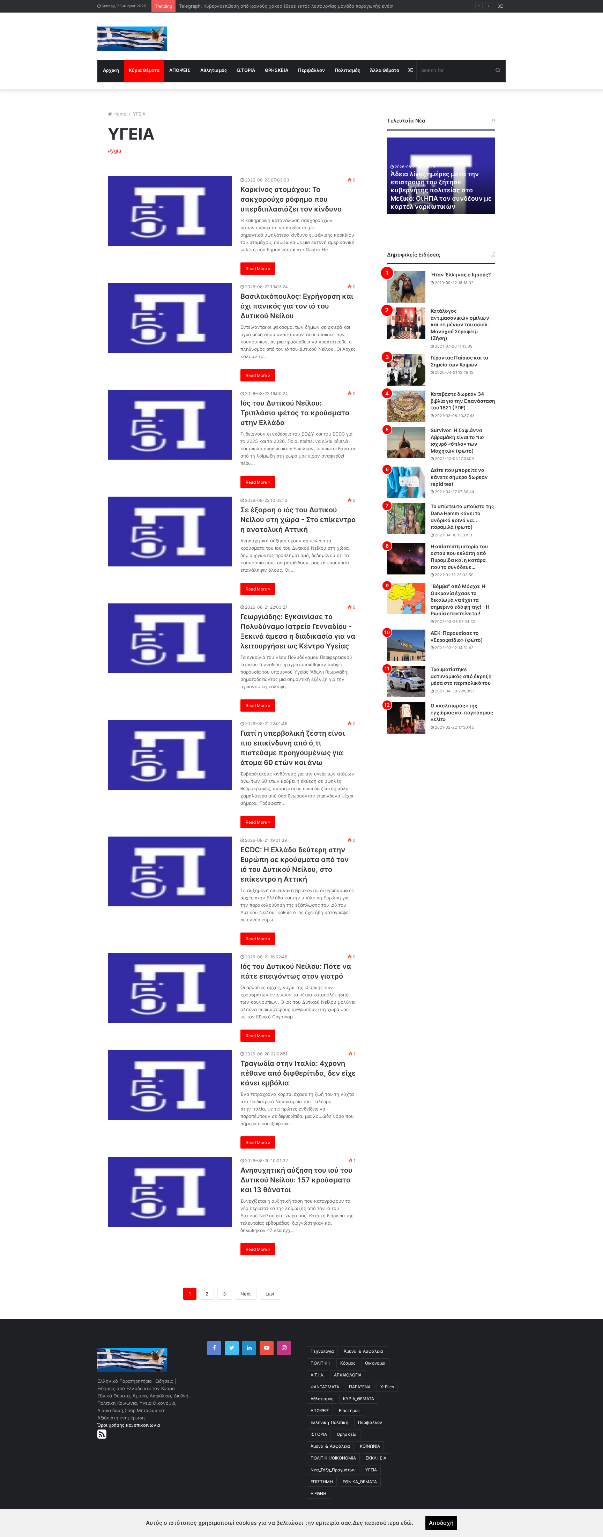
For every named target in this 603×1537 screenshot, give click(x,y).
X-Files (387, 1386)
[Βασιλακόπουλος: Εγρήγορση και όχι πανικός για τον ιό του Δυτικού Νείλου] (170, 318)
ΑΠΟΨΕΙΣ (180, 70)
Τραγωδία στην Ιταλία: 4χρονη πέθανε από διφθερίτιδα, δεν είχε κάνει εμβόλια (298, 1073)
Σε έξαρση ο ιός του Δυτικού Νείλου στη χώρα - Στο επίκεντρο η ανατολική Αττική (298, 520)
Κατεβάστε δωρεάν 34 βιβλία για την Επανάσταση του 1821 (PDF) (463, 400)
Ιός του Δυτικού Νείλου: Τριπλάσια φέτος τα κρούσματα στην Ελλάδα (295, 413)
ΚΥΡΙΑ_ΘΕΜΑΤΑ (358, 1398)
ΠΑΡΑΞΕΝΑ (360, 1386)
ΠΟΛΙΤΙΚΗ (320, 1363)
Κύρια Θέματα (144, 70)
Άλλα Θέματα (384, 70)
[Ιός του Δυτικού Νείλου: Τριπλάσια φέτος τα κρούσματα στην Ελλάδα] (170, 425)
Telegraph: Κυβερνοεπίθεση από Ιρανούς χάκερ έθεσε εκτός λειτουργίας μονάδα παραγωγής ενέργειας (291, 6)
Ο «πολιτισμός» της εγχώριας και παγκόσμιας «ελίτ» (462, 712)
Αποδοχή (441, 1522)
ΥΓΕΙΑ (371, 1469)
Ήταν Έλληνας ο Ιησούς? (461, 274)
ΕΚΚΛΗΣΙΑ (376, 1458)
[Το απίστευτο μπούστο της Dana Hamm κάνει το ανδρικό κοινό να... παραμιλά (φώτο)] (406, 518)
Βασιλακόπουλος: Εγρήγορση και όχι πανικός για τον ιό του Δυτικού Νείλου (296, 306)
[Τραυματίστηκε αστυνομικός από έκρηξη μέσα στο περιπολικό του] (406, 681)
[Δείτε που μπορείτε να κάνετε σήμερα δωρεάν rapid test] (406, 482)
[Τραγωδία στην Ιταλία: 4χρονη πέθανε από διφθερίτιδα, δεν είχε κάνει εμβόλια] (170, 1085)
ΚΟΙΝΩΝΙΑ (370, 1446)
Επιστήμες (349, 1410)
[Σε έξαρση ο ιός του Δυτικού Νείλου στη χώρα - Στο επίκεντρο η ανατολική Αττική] (170, 531)
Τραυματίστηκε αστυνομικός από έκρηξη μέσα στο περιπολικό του (461, 676)
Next (245, 1294)
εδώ (406, 1522)
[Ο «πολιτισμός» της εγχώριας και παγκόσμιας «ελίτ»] (406, 718)
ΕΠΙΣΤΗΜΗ (322, 1481)
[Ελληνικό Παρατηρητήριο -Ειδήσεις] (132, 39)
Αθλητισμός (213, 70)
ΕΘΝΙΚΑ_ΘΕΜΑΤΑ (360, 1481)
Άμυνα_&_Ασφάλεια (363, 1351)
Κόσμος (347, 1363)
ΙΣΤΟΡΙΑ (246, 70)
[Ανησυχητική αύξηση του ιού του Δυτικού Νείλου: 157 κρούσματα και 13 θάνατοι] (170, 1192)
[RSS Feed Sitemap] (101, 1434)
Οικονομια (375, 1363)
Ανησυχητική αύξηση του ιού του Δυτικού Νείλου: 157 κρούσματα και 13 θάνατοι (296, 1180)
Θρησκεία (347, 1434)
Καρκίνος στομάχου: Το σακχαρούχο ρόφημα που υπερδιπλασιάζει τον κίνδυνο (291, 199)
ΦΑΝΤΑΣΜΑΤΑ (325, 1386)
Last (270, 1294)
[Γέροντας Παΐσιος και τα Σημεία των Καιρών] (406, 370)
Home (120, 114)
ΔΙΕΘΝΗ (318, 1493)
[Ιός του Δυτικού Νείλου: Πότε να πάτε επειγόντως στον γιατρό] (170, 988)
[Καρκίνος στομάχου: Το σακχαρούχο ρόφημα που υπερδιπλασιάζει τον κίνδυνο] (170, 211)
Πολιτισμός (347, 70)
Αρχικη (111, 70)
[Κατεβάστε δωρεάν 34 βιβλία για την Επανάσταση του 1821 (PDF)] (406, 406)
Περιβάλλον (311, 70)
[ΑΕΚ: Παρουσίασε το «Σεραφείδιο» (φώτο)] (406, 645)
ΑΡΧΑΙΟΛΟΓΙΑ (348, 1375)
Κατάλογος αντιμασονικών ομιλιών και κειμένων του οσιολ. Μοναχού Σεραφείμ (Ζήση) (460, 324)
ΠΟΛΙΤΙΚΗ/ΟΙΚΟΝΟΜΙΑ (333, 1458)
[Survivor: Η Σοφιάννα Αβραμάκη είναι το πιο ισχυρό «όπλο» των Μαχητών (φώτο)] (406, 442)
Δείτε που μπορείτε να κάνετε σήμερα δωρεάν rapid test (459, 477)
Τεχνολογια (322, 1351)
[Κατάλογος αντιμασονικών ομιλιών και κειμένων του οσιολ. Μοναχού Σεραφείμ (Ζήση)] (406, 323)
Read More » (258, 268)
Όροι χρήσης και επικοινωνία (128, 1425)
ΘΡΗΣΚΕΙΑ (276, 70)
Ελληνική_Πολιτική (329, 1422)
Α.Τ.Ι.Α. (317, 1375)
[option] (441, 176)
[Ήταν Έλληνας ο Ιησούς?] (406, 287)
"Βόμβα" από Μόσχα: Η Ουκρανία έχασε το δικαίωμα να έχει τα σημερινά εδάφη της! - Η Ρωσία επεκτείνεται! (460, 599)
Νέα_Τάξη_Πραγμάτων (333, 1469)
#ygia (114, 150)
